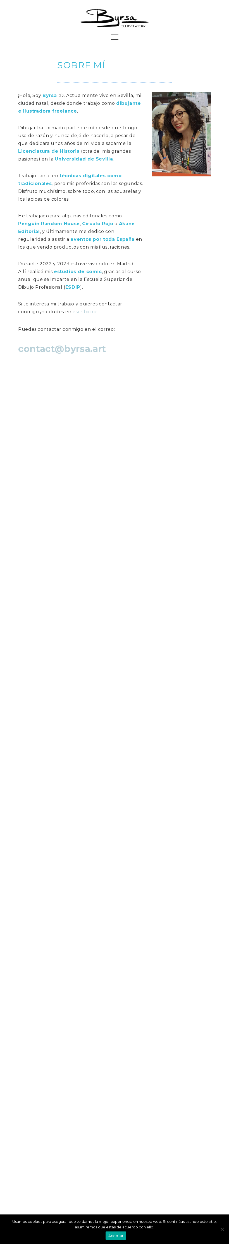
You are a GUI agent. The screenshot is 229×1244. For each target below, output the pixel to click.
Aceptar (116, 1235)
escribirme (85, 311)
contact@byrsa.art (62, 348)
